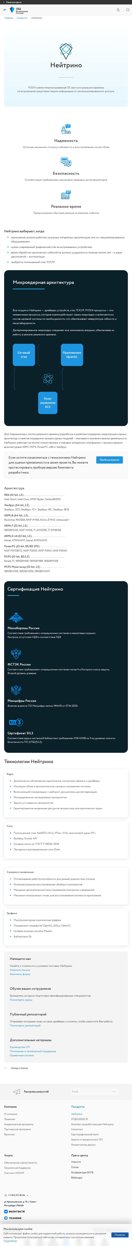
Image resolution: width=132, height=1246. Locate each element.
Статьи (75, 1167)
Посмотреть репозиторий (25, 1025)
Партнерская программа (17, 1129)
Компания (10, 1107)
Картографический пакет (85, 1134)
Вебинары (76, 1177)
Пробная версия (109, 460)
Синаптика (77, 1129)
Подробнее (10, 1240)
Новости (76, 1161)
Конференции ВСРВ (82, 1172)
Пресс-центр (79, 1155)
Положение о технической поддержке (33, 1051)
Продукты (78, 1107)
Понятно (120, 1235)
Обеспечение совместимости (20, 1162)
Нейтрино (76, 1114)
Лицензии (9, 1119)
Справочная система (22, 1055)
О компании (10, 1114)
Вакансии (9, 1134)
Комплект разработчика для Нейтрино (92, 1124)
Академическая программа (18, 1124)
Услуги (8, 1155)
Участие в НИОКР (14, 1173)
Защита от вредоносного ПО (87, 1139)
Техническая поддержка (17, 1167)
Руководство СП (20, 1047)
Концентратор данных (83, 1144)
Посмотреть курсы (21, 1000)
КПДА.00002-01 (79, 1119)
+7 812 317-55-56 (16, 1195)
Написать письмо (20, 970)
